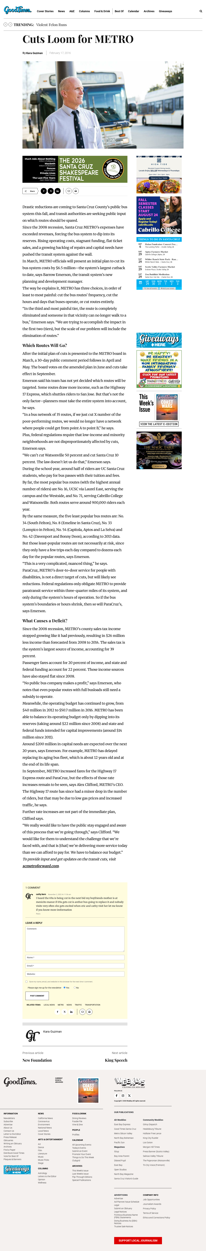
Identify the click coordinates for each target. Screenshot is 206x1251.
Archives (8, 1146)
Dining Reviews (79, 1118)
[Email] (67, 191)
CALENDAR (77, 1140)
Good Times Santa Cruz (125, 1129)
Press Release (10, 1137)
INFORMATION (11, 1113)
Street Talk (45, 24)
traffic (78, 1005)
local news (49, 1005)
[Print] (76, 191)
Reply (38, 914)
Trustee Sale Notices (123, 1226)
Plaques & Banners (12, 1159)
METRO (61, 1005)
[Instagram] (122, 1095)
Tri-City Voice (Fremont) (154, 1165)
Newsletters (9, 1118)
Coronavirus (43, 1121)
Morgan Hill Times (151, 1147)
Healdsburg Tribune (152, 1129)
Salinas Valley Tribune (153, 1156)
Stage (40, 1163)
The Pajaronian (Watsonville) (156, 1160)
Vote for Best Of (11, 1156)
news (69, 1005)
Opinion (41, 1179)
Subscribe (8, 1121)
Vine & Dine (77, 1124)
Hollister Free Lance (152, 1133)
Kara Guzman (34, 53)
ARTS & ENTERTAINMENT (50, 1139)
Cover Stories (44, 1134)
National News (45, 1128)
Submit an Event (79, 1151)
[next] (10, 24)
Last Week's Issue (80, 1174)
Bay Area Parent (121, 1156)
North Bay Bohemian (124, 1138)
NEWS (41, 1113)
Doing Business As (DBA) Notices (125, 1222)
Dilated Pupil (120, 1160)
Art (39, 1144)
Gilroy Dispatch (150, 1124)
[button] (200, 11)
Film (40, 1150)
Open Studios (120, 1169)
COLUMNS (43, 1168)
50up (116, 1151)
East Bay (118, 1165)
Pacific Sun (119, 1142)
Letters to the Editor (47, 1176)
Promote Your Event (81, 1154)
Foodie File (77, 1121)
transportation (92, 1005)
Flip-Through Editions (82, 1177)
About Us (8, 1128)
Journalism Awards (152, 1204)
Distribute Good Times (14, 1153)
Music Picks (43, 1160)
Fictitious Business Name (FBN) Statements (126, 1216)
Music (41, 1157)
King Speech (116, 1060)
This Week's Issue (80, 1170)
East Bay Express (122, 1124)
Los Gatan (148, 1142)
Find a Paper (9, 1150)
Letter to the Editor (12, 1134)
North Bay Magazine (123, 1174)
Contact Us (9, 1131)
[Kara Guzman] (33, 1036)
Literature (42, 1153)
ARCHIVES (59, 1080)
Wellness (42, 1182)
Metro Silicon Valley (123, 1133)
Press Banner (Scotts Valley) (156, 1151)
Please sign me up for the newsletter (44, 988)
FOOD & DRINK (79, 1113)
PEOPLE (76, 1130)
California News (45, 1118)
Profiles (75, 1134)
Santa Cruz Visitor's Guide (126, 1178)
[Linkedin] (58, 191)
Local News (43, 1131)
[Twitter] (51, 191)
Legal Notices (120, 1212)
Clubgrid (76, 1160)
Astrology (42, 1173)
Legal (116, 1205)
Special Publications (81, 1180)
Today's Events (79, 1148)
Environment (44, 1124)
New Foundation (37, 1060)
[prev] (5, 24)
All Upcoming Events (81, 1145)
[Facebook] (44, 191)
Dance (41, 1147)
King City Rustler (150, 1138)
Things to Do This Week (83, 1157)
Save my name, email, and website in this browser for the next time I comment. (61, 982)
